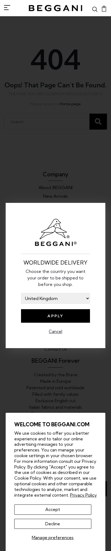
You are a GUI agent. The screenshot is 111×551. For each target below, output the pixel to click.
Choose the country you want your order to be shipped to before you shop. (55, 278)
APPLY (55, 316)
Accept (52, 509)
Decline (52, 523)
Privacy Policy (83, 495)
